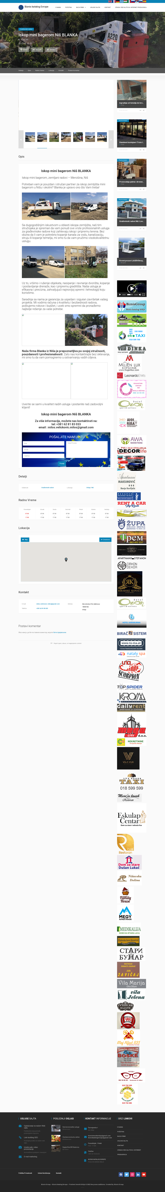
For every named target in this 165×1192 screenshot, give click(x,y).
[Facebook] (121, 1174)
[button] (131, 288)
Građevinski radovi (47, 487)
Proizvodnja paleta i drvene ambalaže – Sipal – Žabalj (141, 182)
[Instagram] (132, 1174)
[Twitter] (126, 1174)
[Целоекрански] (143, 295)
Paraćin (66, 1149)
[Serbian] (137, 1)
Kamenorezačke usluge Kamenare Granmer (78, 1127)
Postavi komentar (73, 70)
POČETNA (68, 7)
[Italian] (129, 1)
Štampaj (52, 50)
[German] (118, 1)
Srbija (23, 39)
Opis (29, 70)
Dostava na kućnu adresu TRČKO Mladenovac (79, 1137)
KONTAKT (108, 7)
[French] (114, 1)
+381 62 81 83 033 (42, 608)
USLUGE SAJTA (95, 7)
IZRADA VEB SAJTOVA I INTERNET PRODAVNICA (130, 7)
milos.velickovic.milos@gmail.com (48, 604)
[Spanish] (144, 1)
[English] (110, 1)
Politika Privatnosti (25, 1173)
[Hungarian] (125, 1)
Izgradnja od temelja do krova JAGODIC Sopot (138, 103)
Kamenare (67, 1129)
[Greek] (122, 1)
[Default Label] (138, 1174)
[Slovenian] (141, 1)
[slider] (130, 294)
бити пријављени (59, 632)
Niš (27, 39)
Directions (106, 539)
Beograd (123, 262)
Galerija (21, 70)
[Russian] (133, 1)
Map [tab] (26, 539)
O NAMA (58, 7)
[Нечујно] (140, 295)
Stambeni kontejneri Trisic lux (132, 142)
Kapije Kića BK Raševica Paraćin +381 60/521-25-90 (81, 1147)
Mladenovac (67, 1139)
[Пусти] (120, 295)
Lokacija (51, 70)
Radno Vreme (39, 70)
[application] (132, 288)
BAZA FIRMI (80, 7)
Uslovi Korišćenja (44, 1173)
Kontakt (61, 70)
